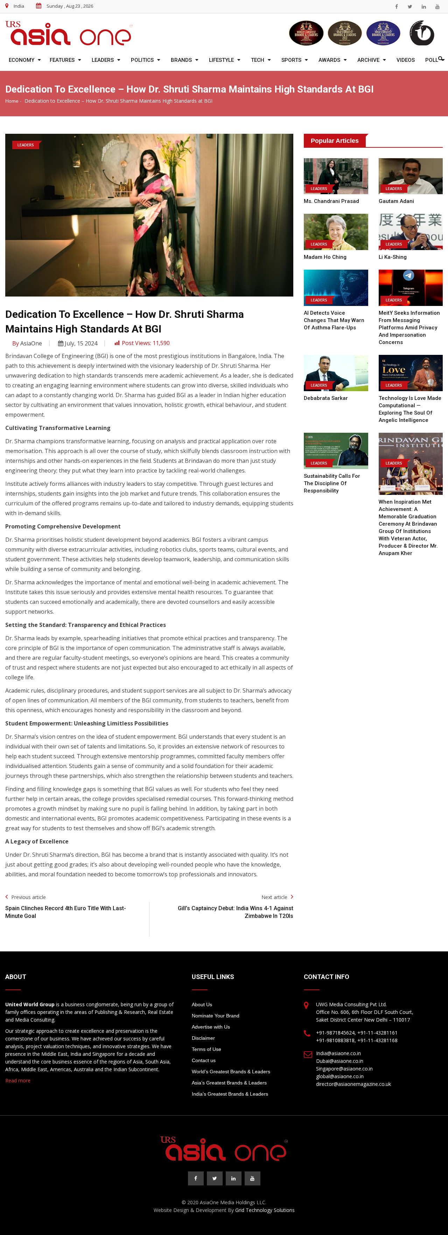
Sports (291, 60)
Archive (368, 60)
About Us (202, 1004)
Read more (17, 1080)
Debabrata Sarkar (326, 398)
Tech (257, 60)
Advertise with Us (211, 1027)
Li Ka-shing (393, 257)
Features (62, 60)
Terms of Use (206, 1049)
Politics (142, 60)
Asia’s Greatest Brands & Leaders (229, 1083)
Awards (329, 60)
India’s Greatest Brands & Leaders (230, 1094)
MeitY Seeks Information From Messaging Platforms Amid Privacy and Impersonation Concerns (409, 327)
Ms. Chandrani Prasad (331, 201)
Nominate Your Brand (215, 1015)
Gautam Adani (396, 201)
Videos (406, 60)
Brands (181, 60)
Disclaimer (203, 1038)
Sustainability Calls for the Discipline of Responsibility (332, 483)
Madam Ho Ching (325, 257)
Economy (21, 60)
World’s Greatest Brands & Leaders (231, 1071)
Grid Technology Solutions (265, 1210)
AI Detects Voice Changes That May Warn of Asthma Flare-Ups (334, 320)
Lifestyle (221, 60)
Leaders (103, 60)
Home (12, 101)
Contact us (204, 1060)
